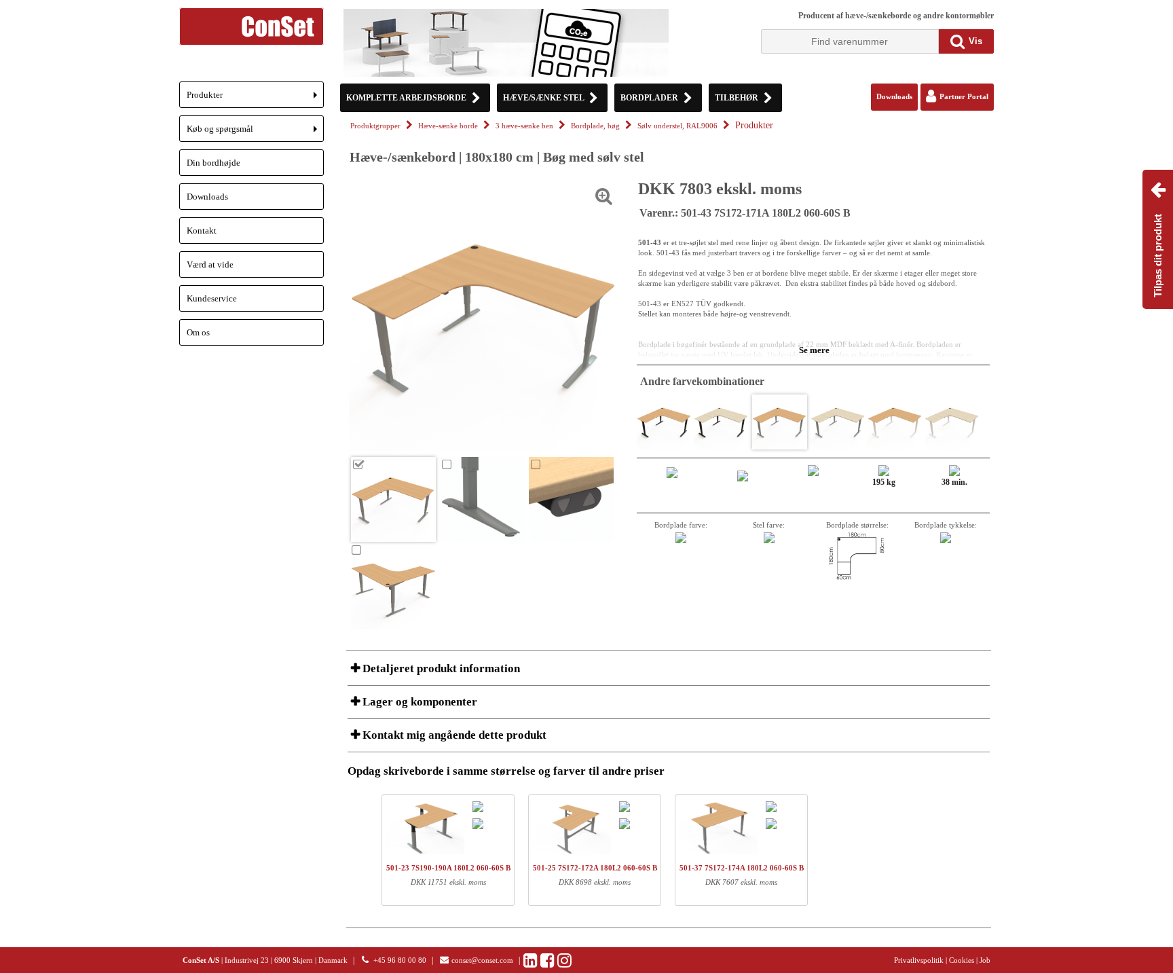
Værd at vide (210, 264)
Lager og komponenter (418, 701)
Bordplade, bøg (595, 126)
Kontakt (202, 230)
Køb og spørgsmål (255, 133)
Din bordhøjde (213, 163)
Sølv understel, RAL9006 (677, 126)
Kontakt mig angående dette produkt (453, 735)
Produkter (255, 99)
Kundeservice (212, 298)
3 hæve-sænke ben (524, 126)
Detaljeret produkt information (440, 668)
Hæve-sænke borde (448, 126)
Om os (198, 332)
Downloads (207, 196)
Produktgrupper (375, 126)
